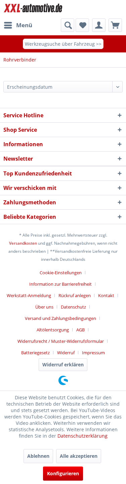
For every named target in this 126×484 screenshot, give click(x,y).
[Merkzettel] (82, 25)
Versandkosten (23, 243)
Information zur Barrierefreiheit (60, 284)
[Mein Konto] (99, 25)
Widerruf (66, 353)
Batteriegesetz (35, 353)
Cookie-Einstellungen (61, 273)
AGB (80, 330)
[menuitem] (18, 25)
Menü (24, 25)
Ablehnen (38, 456)
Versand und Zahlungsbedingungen (60, 318)
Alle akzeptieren (78, 456)
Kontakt (106, 295)
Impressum (93, 353)
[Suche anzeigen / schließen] (67, 25)
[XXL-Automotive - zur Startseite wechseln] (33, 9)
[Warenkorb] (115, 25)
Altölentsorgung (53, 330)
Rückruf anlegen (74, 295)
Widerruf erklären (63, 364)
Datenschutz (73, 307)
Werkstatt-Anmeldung (29, 295)
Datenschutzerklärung (82, 436)
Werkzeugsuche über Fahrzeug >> (63, 44)
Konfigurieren (63, 473)
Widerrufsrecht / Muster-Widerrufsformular (60, 341)
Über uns (44, 307)
